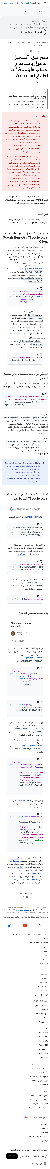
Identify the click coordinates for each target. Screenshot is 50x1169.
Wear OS (44, 1009)
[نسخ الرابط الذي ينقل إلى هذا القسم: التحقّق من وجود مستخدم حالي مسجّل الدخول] (36, 378)
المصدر (45, 951)
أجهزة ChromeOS (41, 1014)
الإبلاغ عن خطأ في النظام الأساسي (37, 1095)
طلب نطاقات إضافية (17, 333)
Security (43, 11)
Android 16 (43, 1037)
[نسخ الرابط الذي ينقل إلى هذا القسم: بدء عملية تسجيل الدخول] (15, 613)
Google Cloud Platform (38, 1136)
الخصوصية (44, 990)
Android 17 (43, 1033)
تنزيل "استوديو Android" (39, 1080)
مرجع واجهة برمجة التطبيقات (38, 1076)
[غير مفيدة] (27, 51)
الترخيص (35, 1150)
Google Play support (40, 1104)
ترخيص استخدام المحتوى (26, 910)
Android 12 (43, 1053)
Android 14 (43, 1045)
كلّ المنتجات (44, 1141)
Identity (29, 11)
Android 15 (43, 1041)
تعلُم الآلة (45, 978)
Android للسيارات (41, 1018)
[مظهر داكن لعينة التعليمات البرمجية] (38, 288)
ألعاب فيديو (44, 974)
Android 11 (43, 1057)
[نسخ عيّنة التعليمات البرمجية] (41, 288)
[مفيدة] (31, 51)
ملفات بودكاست (43, 963)
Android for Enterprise (39, 943)
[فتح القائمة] (44, 3)
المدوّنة (45, 959)
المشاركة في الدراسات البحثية (38, 1108)
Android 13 (43, 1049)
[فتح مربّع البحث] (22, 3)
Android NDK (42, 1084)
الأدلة (33, 45)
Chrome (44, 1128)
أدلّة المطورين (43, 1072)
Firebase (44, 1132)
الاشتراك (12, 1156)
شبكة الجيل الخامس (41, 994)
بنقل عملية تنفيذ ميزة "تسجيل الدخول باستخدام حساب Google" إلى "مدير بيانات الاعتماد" (22, 133)
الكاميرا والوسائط (42, 986)
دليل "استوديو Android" (39, 1068)
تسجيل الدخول (8, 3)
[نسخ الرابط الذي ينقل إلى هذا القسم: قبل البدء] (34, 214)
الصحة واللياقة (43, 982)
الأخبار (46, 955)
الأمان (46, 947)
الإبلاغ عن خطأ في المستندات (38, 1099)
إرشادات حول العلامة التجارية (20, 1150)
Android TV (43, 1022)
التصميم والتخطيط (24, 42)
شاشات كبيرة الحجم (41, 1005)
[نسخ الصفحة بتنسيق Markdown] (36, 82)
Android (44, 938)
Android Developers (40, 42)
